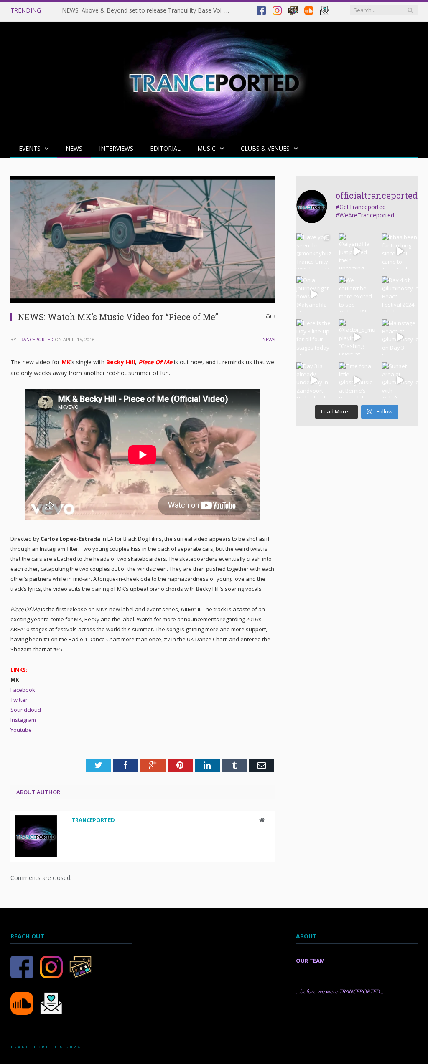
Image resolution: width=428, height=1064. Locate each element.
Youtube (21, 730)
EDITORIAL (165, 148)
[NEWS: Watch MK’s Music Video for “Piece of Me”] (142, 300)
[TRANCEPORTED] (214, 78)
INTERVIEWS (116, 148)
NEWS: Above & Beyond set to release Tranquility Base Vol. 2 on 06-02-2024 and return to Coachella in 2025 (147, 10)
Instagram (23, 720)
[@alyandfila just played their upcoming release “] (356, 251)
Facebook (22, 689)
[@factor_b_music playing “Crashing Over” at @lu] (356, 337)
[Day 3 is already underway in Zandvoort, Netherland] (314, 380)
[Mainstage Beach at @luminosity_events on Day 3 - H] (400, 337)
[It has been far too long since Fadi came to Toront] (400, 251)
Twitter (19, 699)
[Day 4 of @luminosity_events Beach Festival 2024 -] (400, 294)
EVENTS (30, 148)
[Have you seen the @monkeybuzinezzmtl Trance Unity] (314, 251)
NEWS (74, 148)
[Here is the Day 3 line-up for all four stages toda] (314, 337)
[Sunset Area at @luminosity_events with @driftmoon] (400, 380)
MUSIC (206, 148)
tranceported (36, 339)
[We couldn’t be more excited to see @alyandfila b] (356, 294)
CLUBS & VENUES (265, 148)
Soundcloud (25, 710)
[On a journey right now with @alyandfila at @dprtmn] (314, 294)
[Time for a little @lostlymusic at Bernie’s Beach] (356, 380)
